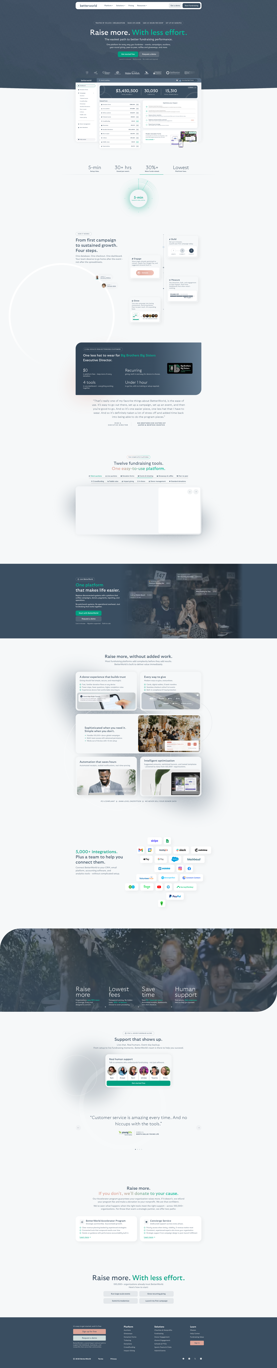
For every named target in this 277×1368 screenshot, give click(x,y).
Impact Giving (129, 1351)
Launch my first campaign (156, 1301)
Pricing (131, 5)
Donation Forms (130, 1337)
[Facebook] (183, 1359)
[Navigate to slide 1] (135, 1149)
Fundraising (158, 1333)
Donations (128, 1344)
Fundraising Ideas (197, 1337)
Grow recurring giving (156, 1294)
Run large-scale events (120, 1294)
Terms (100, 1359)
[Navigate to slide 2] (137, 1149)
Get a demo (175, 5)
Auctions (127, 1330)
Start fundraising (191, 5)
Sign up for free (89, 1332)
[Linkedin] (201, 1359)
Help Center (195, 1333)
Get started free (128, 54)
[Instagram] (189, 1359)
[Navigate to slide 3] (139, 1149)
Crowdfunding (129, 1347)
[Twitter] (195, 1359)
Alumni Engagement (162, 1340)
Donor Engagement (162, 1337)
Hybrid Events (160, 1351)
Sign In (197, 1343)
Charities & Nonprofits (163, 1330)
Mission (193, 1330)
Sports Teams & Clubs (163, 1347)
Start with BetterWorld (88, 613)
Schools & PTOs (160, 1344)
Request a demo (149, 54)
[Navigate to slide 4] (141, 1149)
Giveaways (128, 1333)
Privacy (113, 1359)
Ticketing (127, 1340)
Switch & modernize (120, 1301)
